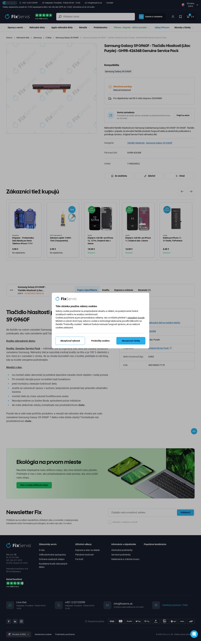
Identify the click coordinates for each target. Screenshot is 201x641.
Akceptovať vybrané (70, 341)
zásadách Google (136, 317)
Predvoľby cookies (100, 341)
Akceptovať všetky (131, 341)
